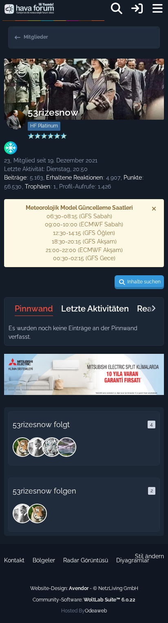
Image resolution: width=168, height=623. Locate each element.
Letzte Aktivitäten (95, 309)
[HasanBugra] (22, 447)
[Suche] (116, 8)
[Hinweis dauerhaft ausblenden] (154, 208)
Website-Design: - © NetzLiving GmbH (84, 588)
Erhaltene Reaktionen (74, 177)
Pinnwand (34, 309)
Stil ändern (149, 556)
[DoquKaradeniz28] (66, 447)
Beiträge (15, 177)
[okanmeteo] (37, 447)
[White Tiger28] (52, 447)
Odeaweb (96, 611)
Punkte (133, 177)
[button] (139, 282)
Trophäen (37, 186)
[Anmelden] (137, 8)
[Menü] (157, 8)
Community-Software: (84, 600)
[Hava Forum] (29, 8)
